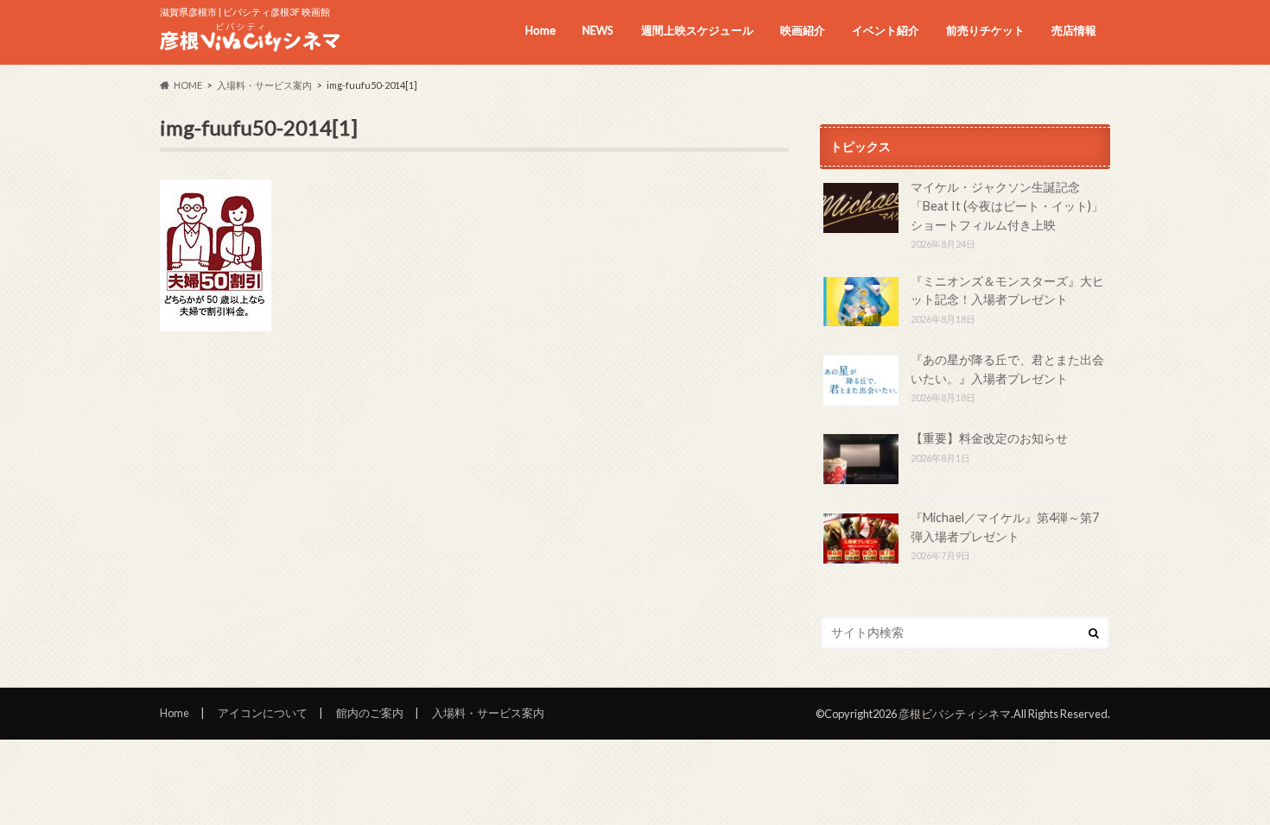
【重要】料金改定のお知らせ (989, 438)
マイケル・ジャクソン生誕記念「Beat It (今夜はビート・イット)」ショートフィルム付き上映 (1007, 205)
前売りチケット (985, 30)
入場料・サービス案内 (488, 713)
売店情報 (1073, 30)
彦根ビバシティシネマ (955, 714)
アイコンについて (263, 713)
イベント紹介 (885, 30)
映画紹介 (802, 30)
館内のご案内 (369, 713)
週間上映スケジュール (697, 30)
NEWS (597, 30)
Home (540, 30)
